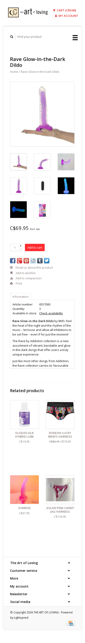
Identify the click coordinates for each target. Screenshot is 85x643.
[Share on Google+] (19, 260)
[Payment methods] (71, 623)
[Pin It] (26, 260)
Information (20, 297)
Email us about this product (34, 267)
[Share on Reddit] (33, 260)
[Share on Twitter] (46, 260)
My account (68, 16)
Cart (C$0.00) (66, 10)
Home (14, 72)
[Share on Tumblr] (40, 260)
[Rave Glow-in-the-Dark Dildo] (42, 114)
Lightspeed (21, 617)
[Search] (11, 36)
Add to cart (34, 247)
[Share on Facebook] (12, 260)
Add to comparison (28, 278)
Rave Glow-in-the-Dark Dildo (40, 72)
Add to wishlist (25, 273)
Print (18, 283)
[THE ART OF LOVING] (29, 13)
